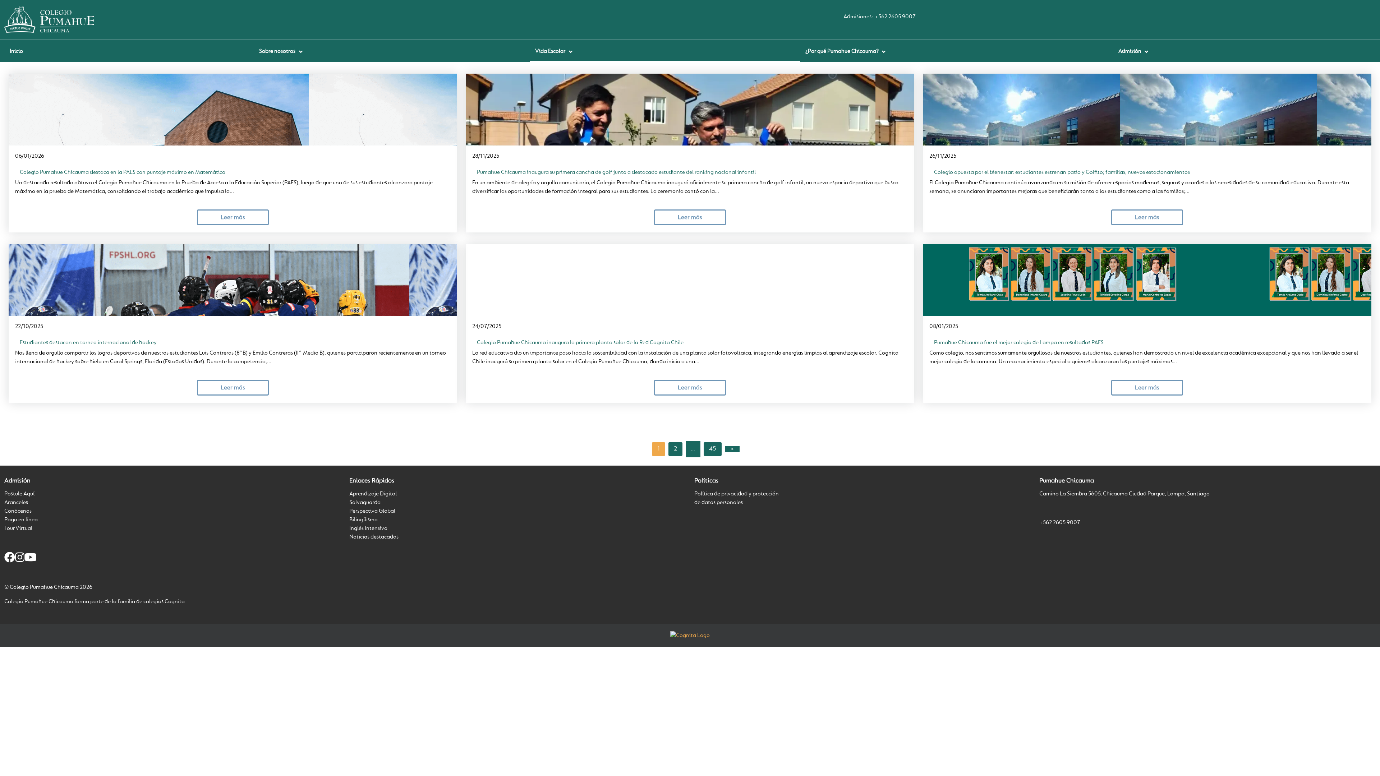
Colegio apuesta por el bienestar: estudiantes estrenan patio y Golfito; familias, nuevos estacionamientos (1062, 172)
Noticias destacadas (374, 537)
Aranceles (16, 502)
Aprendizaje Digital (373, 494)
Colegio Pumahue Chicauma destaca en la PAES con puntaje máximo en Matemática (122, 172)
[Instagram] (19, 558)
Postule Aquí (19, 494)
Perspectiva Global (372, 511)
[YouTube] (30, 558)
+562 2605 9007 (895, 17)
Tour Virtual (18, 528)
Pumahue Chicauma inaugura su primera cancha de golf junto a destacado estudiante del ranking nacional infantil (616, 172)
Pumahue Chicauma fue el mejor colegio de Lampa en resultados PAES (1019, 343)
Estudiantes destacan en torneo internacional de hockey (88, 343)
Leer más (233, 217)
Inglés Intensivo (368, 528)
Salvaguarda (365, 502)
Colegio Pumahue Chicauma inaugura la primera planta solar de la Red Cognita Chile (580, 343)
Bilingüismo (363, 520)
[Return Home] (49, 19)
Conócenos (18, 511)
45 (712, 449)
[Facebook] (9, 558)
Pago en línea (21, 520)
